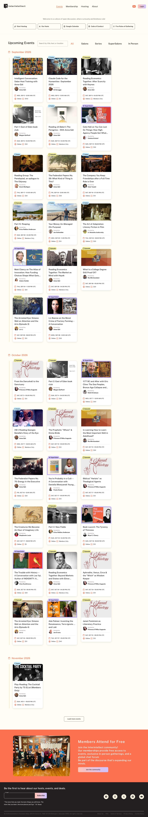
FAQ (107, 814)
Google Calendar (72, 26)
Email (7, 792)
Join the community (93, 770)
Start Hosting (22, 26)
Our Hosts (45, 26)
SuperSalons (115, 43)
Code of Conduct (97, 26)
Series (98, 43)
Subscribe (41, 795)
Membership (72, 6)
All (72, 43)
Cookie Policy (139, 814)
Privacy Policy (128, 814)
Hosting (85, 6)
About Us (100, 814)
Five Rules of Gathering (124, 26)
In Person (133, 43)
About (95, 6)
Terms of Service (116, 814)
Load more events (74, 719)
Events (59, 6)
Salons (84, 43)
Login (142, 6)
